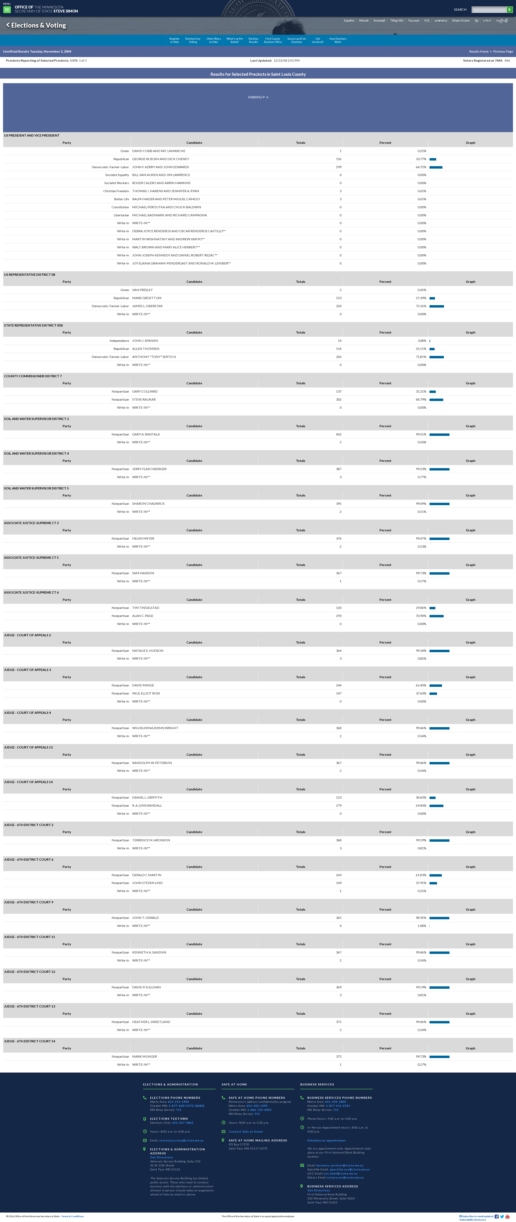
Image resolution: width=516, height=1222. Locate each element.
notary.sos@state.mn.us (345, 1177)
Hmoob (364, 20)
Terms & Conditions (72, 1216)
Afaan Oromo (461, 20)
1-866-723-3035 (259, 1109)
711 (178, 1109)
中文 (427, 20)
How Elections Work (338, 40)
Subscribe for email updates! (478, 1216)
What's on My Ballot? (235, 40)
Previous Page (503, 51)
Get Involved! (318, 40)
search (460, 9)
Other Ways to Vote (213, 40)
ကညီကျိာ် (502, 20)
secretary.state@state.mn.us (181, 1140)
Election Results (253, 40)
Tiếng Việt (397, 20)
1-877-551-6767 (338, 1105)
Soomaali (379, 20)
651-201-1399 (257, 1105)
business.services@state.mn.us (340, 1165)
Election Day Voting (193, 40)
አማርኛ (487, 20)
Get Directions (161, 1157)
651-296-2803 (335, 1101)
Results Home (479, 51)
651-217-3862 (182, 1122)
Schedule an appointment (326, 1140)
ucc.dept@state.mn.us (340, 1173)
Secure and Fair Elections (296, 40)
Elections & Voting (38, 25)
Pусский (413, 20)
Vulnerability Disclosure (472, 1219)
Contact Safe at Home (246, 1131)
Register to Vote (175, 40)
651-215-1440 (178, 1101)
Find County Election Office (273, 40)
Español (349, 20)
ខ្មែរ (476, 20)
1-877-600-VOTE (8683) (187, 1105)
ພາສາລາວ (441, 20)
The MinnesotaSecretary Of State (46, 9)
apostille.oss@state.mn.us (349, 1169)
